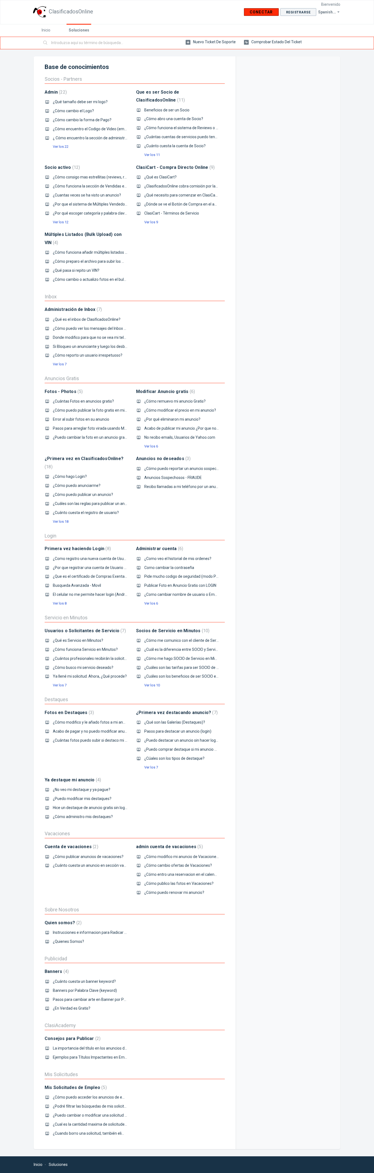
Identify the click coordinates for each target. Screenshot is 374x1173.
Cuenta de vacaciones (71, 846)
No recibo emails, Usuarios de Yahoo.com (179, 437)
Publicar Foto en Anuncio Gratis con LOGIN (180, 585)
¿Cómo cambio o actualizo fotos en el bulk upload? (96, 279)
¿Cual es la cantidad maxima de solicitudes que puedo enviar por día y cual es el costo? (127, 1124)
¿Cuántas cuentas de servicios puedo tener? (182, 137)
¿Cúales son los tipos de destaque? (174, 758)
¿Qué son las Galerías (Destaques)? (174, 722)
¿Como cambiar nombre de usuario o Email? (182, 594)
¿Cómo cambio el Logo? (73, 111)
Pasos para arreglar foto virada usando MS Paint (95, 428)
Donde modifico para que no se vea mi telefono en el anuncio (105, 337)
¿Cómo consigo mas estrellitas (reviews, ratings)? (95, 177)
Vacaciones (57, 833)
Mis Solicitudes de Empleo (75, 1087)
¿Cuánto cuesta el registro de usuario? (86, 512)
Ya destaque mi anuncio (72, 779)
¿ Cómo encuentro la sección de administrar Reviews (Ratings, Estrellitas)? (117, 138)
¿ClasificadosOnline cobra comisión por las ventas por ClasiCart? (199, 186)
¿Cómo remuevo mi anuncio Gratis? (175, 401)
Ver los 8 (60, 603)
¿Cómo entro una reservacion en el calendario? (184, 874)
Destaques (56, 699)
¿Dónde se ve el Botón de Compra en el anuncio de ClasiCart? (196, 204)
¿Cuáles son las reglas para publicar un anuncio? (94, 503)
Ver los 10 (152, 685)
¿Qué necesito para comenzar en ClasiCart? (182, 195)
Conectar (261, 12)
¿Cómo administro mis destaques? (83, 816)
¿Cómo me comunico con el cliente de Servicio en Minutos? (195, 640)
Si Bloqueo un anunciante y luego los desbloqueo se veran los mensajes (114, 346)
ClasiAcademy (60, 1025)
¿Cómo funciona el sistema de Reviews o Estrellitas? (189, 128)
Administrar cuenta (159, 548)
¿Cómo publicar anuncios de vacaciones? (88, 856)
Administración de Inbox (72, 309)
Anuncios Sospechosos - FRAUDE (173, 477)
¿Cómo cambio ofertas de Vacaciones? (178, 865)
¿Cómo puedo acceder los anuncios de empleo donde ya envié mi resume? (117, 1097)
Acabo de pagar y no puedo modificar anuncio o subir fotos (103, 731)
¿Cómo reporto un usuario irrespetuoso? (87, 355)
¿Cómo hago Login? (70, 476)
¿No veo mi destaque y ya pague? (81, 789)
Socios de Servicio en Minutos (172, 630)
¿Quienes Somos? (68, 941)
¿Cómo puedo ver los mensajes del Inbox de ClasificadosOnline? (108, 328)
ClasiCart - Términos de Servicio (171, 213)
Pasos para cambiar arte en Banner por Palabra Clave (99, 999)
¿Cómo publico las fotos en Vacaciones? (179, 883)
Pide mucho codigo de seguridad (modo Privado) (186, 576)
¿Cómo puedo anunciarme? (76, 485)
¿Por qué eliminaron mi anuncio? (172, 419)
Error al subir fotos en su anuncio (81, 419)
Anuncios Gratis (62, 378)
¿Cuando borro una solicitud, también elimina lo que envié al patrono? (112, 1133)
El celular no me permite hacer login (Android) (92, 594)
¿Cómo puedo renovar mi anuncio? (174, 892)
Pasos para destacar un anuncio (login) (177, 731)
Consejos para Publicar (72, 1038)
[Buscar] (45, 42)
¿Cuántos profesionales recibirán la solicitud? (92, 658)
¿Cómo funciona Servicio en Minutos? (85, 649)
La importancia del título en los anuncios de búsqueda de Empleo (108, 1048)
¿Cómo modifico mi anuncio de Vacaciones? (182, 856)
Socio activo (62, 167)
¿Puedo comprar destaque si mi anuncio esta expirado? (192, 749)
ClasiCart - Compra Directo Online (174, 167)
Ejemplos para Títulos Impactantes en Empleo (92, 1057)
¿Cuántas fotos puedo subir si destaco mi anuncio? (96, 740)
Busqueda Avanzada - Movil (77, 585)
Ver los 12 (60, 222)
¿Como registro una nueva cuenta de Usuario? (92, 558)
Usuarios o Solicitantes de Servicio (85, 630)
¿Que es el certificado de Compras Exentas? (90, 576)
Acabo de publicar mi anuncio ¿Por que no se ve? (186, 428)
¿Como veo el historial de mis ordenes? (177, 558)
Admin (55, 92)
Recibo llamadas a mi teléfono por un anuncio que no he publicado (201, 486)
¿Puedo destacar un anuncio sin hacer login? (182, 740)
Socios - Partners (63, 79)
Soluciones (79, 30)
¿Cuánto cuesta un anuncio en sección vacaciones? (97, 865)
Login (50, 536)
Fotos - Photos (63, 391)
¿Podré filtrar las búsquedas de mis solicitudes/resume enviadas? (109, 1106)
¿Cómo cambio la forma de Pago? (82, 120)
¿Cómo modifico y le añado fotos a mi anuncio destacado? (103, 722)
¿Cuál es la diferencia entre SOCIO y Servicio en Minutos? (193, 649)
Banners (56, 971)
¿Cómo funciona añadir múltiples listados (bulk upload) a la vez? (108, 252)
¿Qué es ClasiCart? (160, 177)
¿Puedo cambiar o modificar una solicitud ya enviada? (99, 1115)
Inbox (51, 296)
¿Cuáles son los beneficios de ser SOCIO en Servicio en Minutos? (199, 676)
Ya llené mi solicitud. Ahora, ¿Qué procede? (90, 676)
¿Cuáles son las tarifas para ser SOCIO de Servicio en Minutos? (198, 667)
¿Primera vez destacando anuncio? (176, 712)
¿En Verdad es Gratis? (71, 1008)
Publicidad (56, 958)
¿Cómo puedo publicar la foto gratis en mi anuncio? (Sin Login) (106, 410)
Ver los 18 (60, 521)
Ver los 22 (60, 147)
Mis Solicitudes (61, 1074)
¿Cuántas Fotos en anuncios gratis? (83, 401)
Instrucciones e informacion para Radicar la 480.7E (96, 932)
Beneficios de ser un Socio (166, 110)
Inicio (46, 30)
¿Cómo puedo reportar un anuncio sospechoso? (185, 468)
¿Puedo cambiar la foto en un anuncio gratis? (92, 437)
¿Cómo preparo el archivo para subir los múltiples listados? (103, 261)
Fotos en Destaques (69, 712)
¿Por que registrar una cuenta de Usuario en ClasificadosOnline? (108, 567)
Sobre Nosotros (62, 909)
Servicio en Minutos (66, 617)
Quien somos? (62, 922)
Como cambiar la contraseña (169, 567)
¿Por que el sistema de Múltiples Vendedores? (92, 204)
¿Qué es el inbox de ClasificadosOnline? (86, 319)
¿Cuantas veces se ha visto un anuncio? (87, 195)
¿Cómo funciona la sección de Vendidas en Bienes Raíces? (103, 186)
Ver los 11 (152, 155)
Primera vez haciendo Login (77, 548)
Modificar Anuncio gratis (165, 391)
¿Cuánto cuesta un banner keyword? (84, 981)
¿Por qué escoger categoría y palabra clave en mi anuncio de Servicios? (114, 213)
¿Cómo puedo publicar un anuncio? (83, 494)
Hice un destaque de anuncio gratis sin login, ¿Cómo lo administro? (110, 807)
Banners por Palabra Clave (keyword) (85, 990)
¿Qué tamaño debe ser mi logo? (80, 102)
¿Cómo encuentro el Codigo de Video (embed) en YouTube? (104, 129)
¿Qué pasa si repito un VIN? (76, 270)
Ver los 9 (151, 222)
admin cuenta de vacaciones (169, 846)
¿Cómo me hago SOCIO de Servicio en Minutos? (185, 658)
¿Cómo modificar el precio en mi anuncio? (180, 410)
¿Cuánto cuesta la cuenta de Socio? (175, 146)
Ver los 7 (60, 364)
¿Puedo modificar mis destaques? (82, 798)
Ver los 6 (151, 446)
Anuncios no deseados (162, 458)
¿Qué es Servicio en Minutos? (78, 640)
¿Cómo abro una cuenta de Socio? (173, 119)
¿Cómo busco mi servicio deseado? (83, 667)
